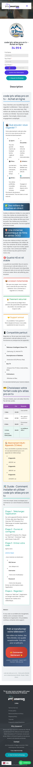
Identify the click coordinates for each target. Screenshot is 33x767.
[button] (27, 6)
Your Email (8, 58)
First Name (8, 52)
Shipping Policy (12, 716)
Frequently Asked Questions (16, 722)
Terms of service (13, 708)
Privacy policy (12, 711)
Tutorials (10, 719)
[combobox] (10, 68)
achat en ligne (9, 553)
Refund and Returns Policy (15, 713)
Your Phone (8, 65)
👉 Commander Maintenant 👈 (16, 653)
